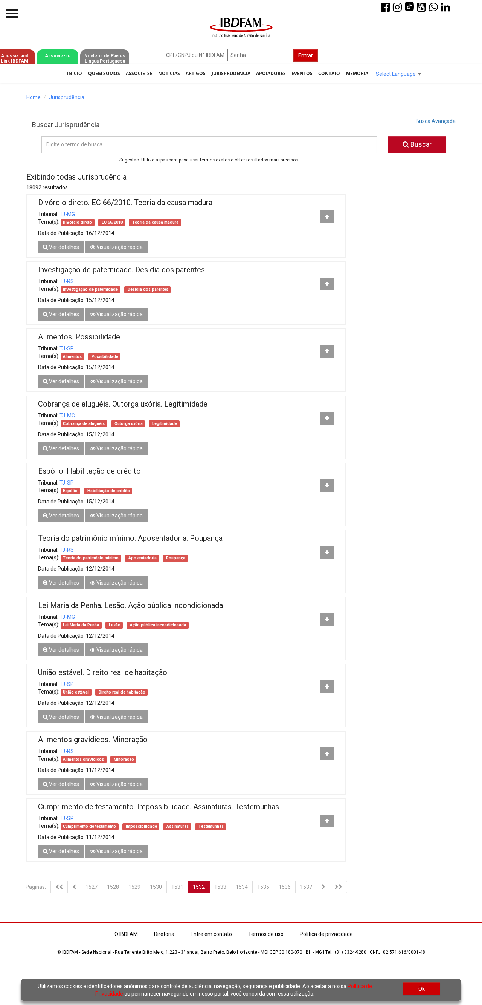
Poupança (175, 557)
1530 (156, 887)
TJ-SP (66, 348)
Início (74, 73)
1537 (306, 887)
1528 (113, 887)
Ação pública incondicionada (157, 625)
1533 (220, 887)
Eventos (302, 73)
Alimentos (72, 356)
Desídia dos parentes (147, 289)
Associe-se (58, 55)
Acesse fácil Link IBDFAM (14, 58)
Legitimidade (164, 423)
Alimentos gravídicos (83, 759)
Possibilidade (104, 356)
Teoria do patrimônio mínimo (91, 557)
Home (33, 97)
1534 (242, 887)
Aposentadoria (142, 557)
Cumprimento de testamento (89, 826)
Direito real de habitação (121, 692)
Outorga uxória (128, 423)
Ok (421, 989)
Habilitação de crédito (108, 490)
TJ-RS (66, 281)
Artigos (196, 73)
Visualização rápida (119, 247)
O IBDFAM (126, 934)
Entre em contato (211, 934)
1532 (199, 887)
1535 (263, 887)
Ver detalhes (63, 247)
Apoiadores (271, 73)
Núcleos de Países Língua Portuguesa (104, 58)
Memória (357, 73)
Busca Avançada (436, 121)
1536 (285, 887)
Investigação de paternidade (90, 289)
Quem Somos (104, 73)
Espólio (70, 490)
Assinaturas (177, 826)
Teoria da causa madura (154, 222)
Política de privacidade (326, 934)
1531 (177, 887)
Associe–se (139, 73)
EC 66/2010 (112, 222)
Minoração (123, 759)
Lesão (114, 625)
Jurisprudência (231, 73)
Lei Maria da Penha (81, 625)
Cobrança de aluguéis (84, 423)
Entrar (305, 55)
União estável (76, 692)
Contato (329, 73)
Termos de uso (266, 934)
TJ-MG (67, 214)
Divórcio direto (77, 222)
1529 (134, 887)
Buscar (420, 144)
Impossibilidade (141, 826)
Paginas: (36, 887)
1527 (91, 887)
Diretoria (164, 934)
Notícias (169, 73)
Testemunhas (210, 826)
